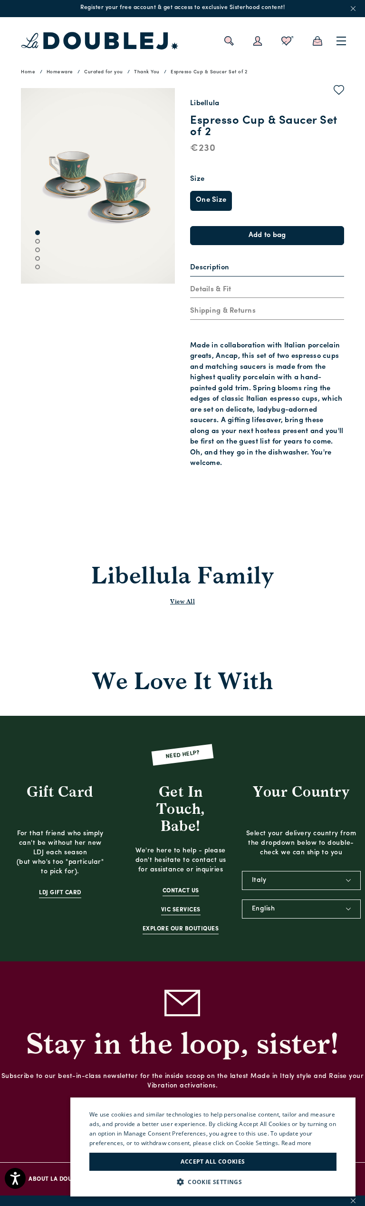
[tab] (267, 268)
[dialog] (212, 1146)
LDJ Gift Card (60, 893)
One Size (211, 200)
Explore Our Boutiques (181, 929)
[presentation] (209, 268)
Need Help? (182, 755)
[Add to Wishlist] (339, 92)
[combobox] (301, 880)
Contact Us (181, 891)
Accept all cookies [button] (213, 1161)
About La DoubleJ (57, 1179)
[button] (212, 1182)
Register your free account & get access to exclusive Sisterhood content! (182, 7)
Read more (296, 1143)
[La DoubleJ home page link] (100, 41)
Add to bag (267, 235)
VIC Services (181, 910)
